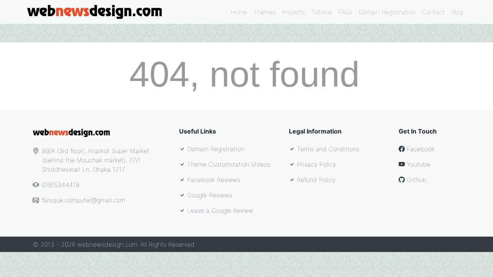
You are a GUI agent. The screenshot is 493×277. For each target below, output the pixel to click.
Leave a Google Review (219, 210)
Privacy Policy (315, 164)
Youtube (417, 164)
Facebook (419, 149)
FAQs (345, 12)
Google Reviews (208, 195)
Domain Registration (387, 12)
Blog (457, 12)
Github (415, 180)
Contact (433, 12)
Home (239, 12)
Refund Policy (315, 180)
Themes (264, 12)
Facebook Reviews (212, 180)
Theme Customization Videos (227, 164)
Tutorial (321, 12)
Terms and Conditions (327, 149)
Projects (293, 12)
